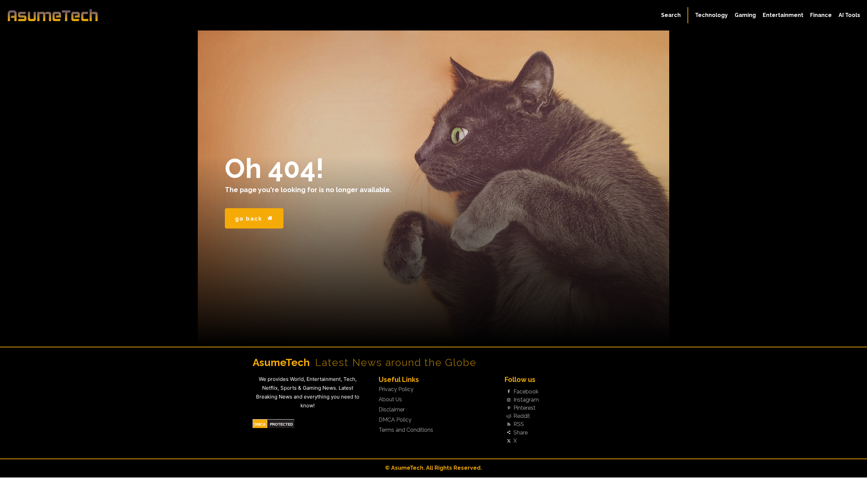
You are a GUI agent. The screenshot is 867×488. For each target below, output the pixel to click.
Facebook (525, 391)
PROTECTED (281, 424)
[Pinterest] (509, 408)
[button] (671, 15)
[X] (509, 441)
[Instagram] (509, 400)
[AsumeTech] (106, 15)
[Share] (509, 433)
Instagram (526, 400)
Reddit (521, 416)
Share (520, 432)
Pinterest (524, 408)
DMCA (260, 424)
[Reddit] (509, 416)
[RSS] (509, 425)
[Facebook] (509, 392)
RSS (518, 424)
